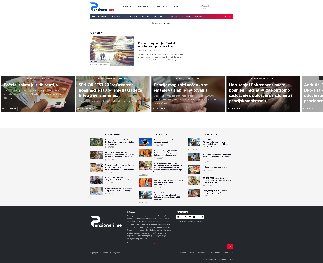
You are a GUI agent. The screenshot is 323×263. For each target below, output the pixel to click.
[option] (38, 94)
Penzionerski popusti (179, 16)
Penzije (191, 253)
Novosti (102, 16)
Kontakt (199, 16)
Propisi (145, 16)
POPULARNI (145, 7)
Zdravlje (116, 16)
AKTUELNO (163, 7)
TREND (177, 7)
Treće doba (131, 16)
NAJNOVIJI (128, 7)
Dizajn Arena (117, 253)
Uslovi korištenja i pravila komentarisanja (218, 259)
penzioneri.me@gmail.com (152, 243)
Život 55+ (159, 16)
